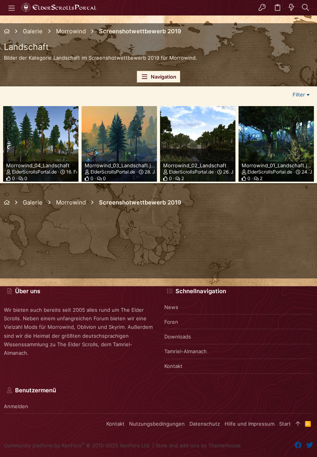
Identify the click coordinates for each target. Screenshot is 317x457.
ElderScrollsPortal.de (34, 172)
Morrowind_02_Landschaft (195, 165)
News (171, 307)
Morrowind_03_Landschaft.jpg (121, 165)
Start (285, 424)
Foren (171, 322)
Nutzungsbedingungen (157, 424)
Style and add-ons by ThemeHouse (198, 445)
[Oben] (298, 424)
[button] (11, 8)
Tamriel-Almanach (185, 351)
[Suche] (305, 8)
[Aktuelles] (291, 8)
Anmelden (16, 406)
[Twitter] (309, 445)
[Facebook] (298, 445)
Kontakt (173, 366)
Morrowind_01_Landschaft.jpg (277, 165)
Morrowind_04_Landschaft (38, 165)
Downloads (177, 336)
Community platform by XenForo (77, 445)
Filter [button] (299, 94)
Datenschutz (204, 424)
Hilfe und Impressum (249, 424)
